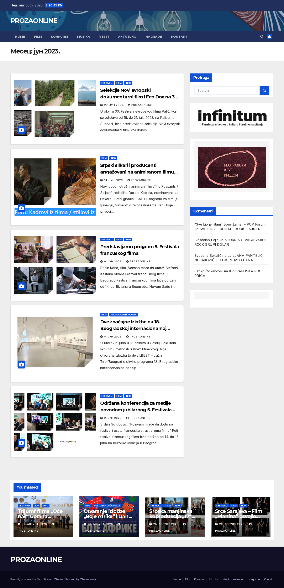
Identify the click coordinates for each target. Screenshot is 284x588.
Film (38, 36)
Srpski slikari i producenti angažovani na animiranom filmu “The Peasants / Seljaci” (137, 172)
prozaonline (141, 105)
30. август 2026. (35, 524)
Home (20, 36)
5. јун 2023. (113, 336)
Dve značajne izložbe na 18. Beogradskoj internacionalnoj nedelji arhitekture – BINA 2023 (134, 328)
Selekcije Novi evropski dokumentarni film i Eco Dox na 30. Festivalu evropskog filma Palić (139, 96)
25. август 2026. (166, 524)
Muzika (83, 36)
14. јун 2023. (114, 180)
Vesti (104, 36)
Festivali (106, 83)
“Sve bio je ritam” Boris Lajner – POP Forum (230, 224)
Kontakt (179, 36)
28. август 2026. (101, 524)
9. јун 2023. (113, 261)
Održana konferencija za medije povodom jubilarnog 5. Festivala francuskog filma (136, 409)
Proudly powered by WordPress (31, 579)
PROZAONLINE (33, 21)
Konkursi (59, 36)
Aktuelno (127, 36)
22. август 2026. (232, 524)
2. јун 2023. (113, 417)
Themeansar (88, 579)
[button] (262, 37)
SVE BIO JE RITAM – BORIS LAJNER (230, 229)
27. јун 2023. (114, 105)
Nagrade (154, 36)
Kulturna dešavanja (124, 314)
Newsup (70, 579)
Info (128, 83)
